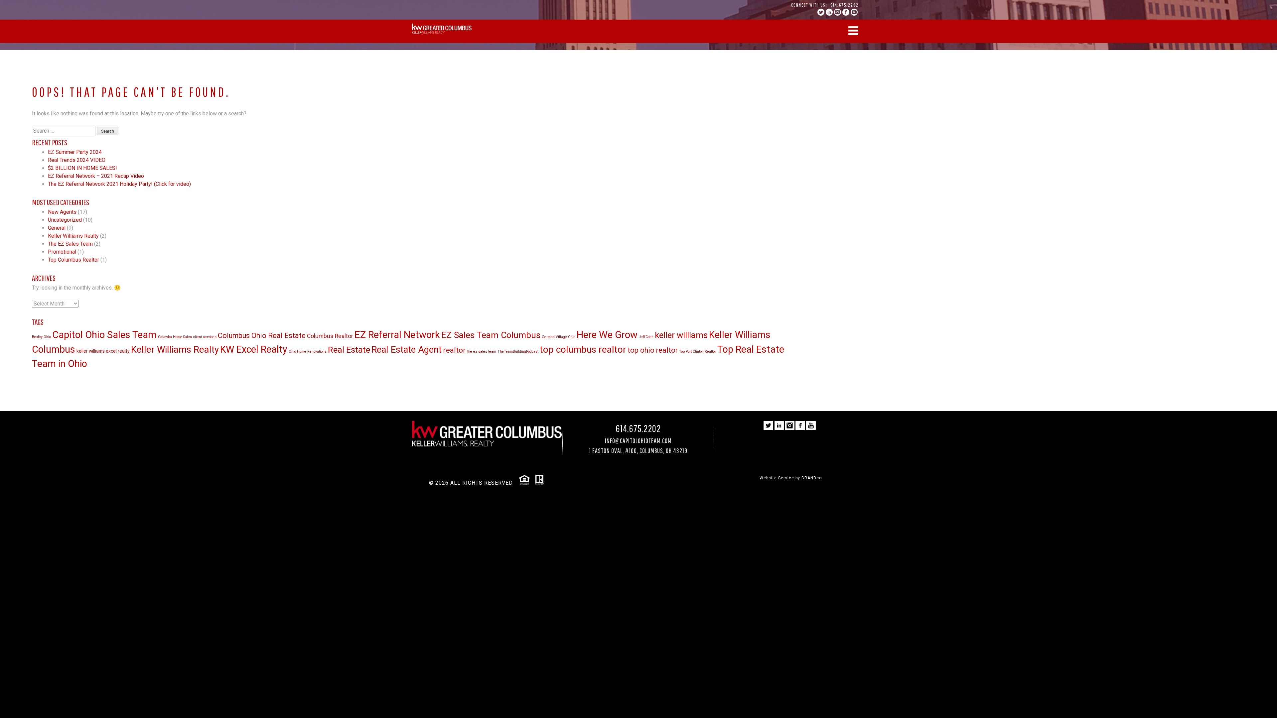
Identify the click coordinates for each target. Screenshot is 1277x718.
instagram (837, 12)
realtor (454, 350)
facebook (845, 12)
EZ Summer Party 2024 (75, 152)
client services (204, 337)
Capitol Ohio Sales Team (104, 334)
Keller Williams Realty (73, 236)
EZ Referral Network (397, 334)
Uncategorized (65, 220)
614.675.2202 (844, 5)
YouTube (854, 12)
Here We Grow (607, 334)
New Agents (62, 212)
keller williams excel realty (103, 351)
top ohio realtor (653, 350)
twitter (820, 12)
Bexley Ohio (41, 337)
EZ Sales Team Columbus (490, 335)
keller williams (681, 335)
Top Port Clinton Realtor (697, 351)
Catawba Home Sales (175, 337)
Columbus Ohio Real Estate (262, 335)
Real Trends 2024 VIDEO (76, 160)
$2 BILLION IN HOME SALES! (82, 168)
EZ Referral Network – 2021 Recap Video (96, 176)
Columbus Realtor (330, 336)
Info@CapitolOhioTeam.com (638, 440)
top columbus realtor (583, 349)
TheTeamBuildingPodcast (517, 351)
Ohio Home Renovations (308, 351)
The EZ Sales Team (70, 244)
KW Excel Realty (253, 349)
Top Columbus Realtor (73, 260)
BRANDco (811, 478)
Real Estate (349, 350)
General (57, 228)
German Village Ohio (558, 337)
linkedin (829, 12)
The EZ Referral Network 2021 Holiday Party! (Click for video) (119, 184)
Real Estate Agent (406, 349)
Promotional (62, 252)
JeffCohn (646, 337)
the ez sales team (481, 351)
